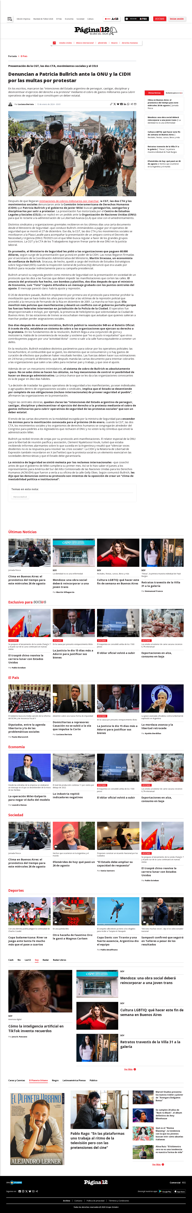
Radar (46, 959)
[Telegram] (37, 1191)
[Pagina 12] (96, 31)
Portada (12, 56)
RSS (184, 1182)
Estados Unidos (65, 43)
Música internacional (85, 43)
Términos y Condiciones (119, 1200)
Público (93, 1080)
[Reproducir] (127, 19)
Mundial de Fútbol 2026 (43, 19)
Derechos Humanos (130, 43)
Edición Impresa (23, 19)
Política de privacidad (95, 1200)
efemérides (102, 43)
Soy (37, 959)
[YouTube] (33, 1191)
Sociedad (80, 19)
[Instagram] (23, 1191)
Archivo (66, 1200)
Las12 (28, 959)
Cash (10, 959)
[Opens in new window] (165, 1191)
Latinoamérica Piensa (74, 1080)
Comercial (175, 1182)
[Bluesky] (30, 1191)
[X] (26, 1191)
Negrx (55, 1080)
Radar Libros (59, 959)
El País (59, 19)
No (19, 959)
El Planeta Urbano (38, 1080)
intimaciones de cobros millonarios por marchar (69, 201)
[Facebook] (20, 1191)
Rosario (114, 43)
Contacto (78, 1200)
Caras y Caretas (16, 1080)
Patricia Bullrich (20, 497)
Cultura (90, 19)
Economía (69, 19)
